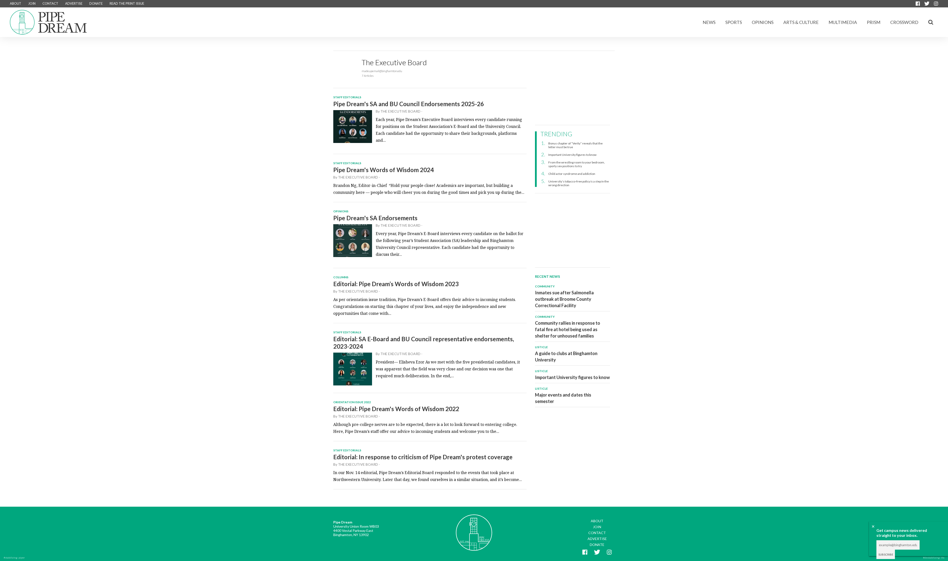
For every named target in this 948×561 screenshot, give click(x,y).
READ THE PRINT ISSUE (127, 3)
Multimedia (843, 22)
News (709, 22)
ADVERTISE (73, 3)
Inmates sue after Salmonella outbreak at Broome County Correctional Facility (564, 299)
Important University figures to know (572, 155)
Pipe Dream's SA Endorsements (375, 217)
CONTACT (50, 3)
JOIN (32, 3)
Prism (873, 22)
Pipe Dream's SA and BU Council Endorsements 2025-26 (408, 103)
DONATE (96, 3)
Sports (733, 22)
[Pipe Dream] (474, 529)
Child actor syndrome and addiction (571, 174)
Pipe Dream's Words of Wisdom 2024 (383, 169)
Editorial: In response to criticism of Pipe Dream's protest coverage (423, 457)
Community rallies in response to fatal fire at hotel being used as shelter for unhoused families (567, 329)
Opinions (762, 22)
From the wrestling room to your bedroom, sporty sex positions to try (576, 164)
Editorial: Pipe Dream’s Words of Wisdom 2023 (396, 283)
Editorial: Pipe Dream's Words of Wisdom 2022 (396, 408)
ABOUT (15, 3)
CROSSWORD (904, 22)
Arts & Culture (801, 22)
